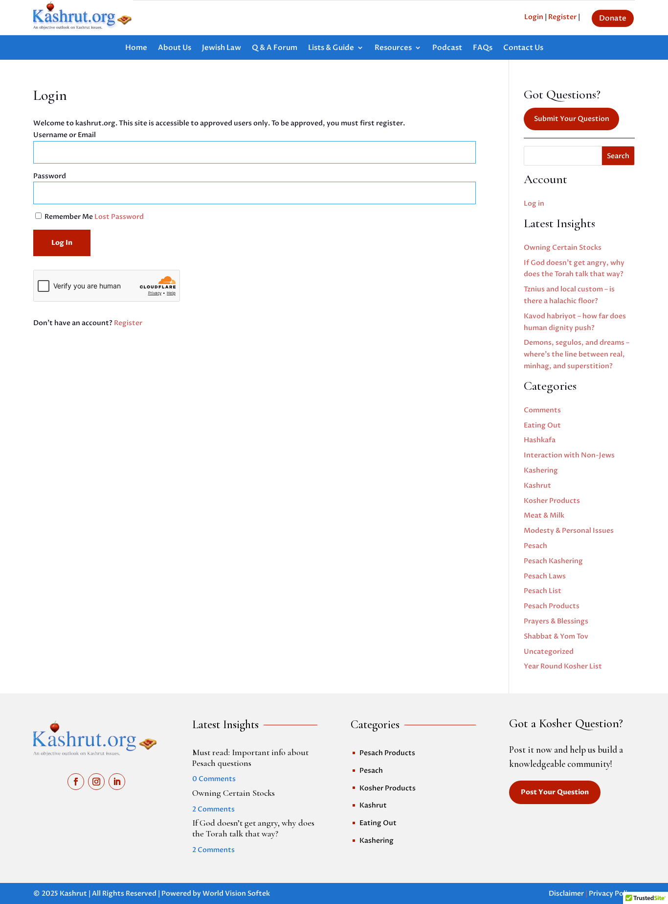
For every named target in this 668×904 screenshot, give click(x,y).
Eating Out (542, 425)
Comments (542, 410)
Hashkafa (540, 440)
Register (128, 323)
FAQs (482, 48)
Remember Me (69, 216)
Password (49, 176)
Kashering (541, 470)
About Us (174, 48)
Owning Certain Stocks (562, 247)
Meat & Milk (544, 515)
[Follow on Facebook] (75, 781)
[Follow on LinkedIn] (117, 781)
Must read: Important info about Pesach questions (250, 757)
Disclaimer (566, 893)
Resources (393, 48)
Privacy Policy (612, 893)
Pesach (535, 545)
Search (618, 156)
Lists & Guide (331, 48)
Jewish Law (221, 48)
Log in (534, 203)
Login (533, 17)
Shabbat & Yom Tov (556, 636)
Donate (612, 18)
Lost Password (119, 216)
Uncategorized (549, 651)
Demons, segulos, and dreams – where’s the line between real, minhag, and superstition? (576, 354)
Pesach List (542, 590)
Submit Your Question (571, 118)
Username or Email (64, 135)
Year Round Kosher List (563, 666)
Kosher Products (552, 500)
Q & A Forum (274, 48)
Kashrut (537, 485)
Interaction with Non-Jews (569, 455)
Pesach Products (551, 606)
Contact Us (523, 48)
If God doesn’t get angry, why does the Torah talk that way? (253, 828)
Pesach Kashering (553, 561)
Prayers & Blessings (556, 621)
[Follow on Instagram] (96, 781)
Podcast (447, 48)
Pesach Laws (545, 576)
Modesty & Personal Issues (569, 530)
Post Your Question (555, 792)
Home (136, 48)
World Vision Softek (236, 893)
